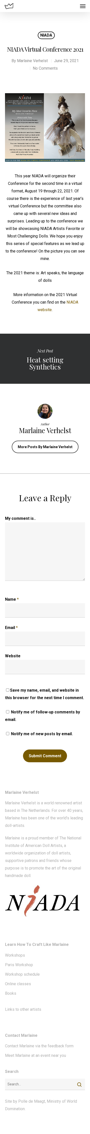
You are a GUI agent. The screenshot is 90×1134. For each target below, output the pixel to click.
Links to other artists (23, 1009)
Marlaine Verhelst (32, 60)
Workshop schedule (22, 974)
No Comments (45, 68)
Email (11, 627)
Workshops (15, 955)
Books (10, 993)
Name (12, 599)
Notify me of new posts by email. (42, 733)
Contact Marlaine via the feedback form (39, 1046)
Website (12, 656)
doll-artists (14, 825)
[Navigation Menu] (83, 6)
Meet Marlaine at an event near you (35, 1055)
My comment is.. (20, 518)
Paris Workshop (19, 964)
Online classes (18, 983)
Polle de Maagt (31, 1101)
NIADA (46, 35)
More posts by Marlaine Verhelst (45, 447)
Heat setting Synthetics (45, 359)
